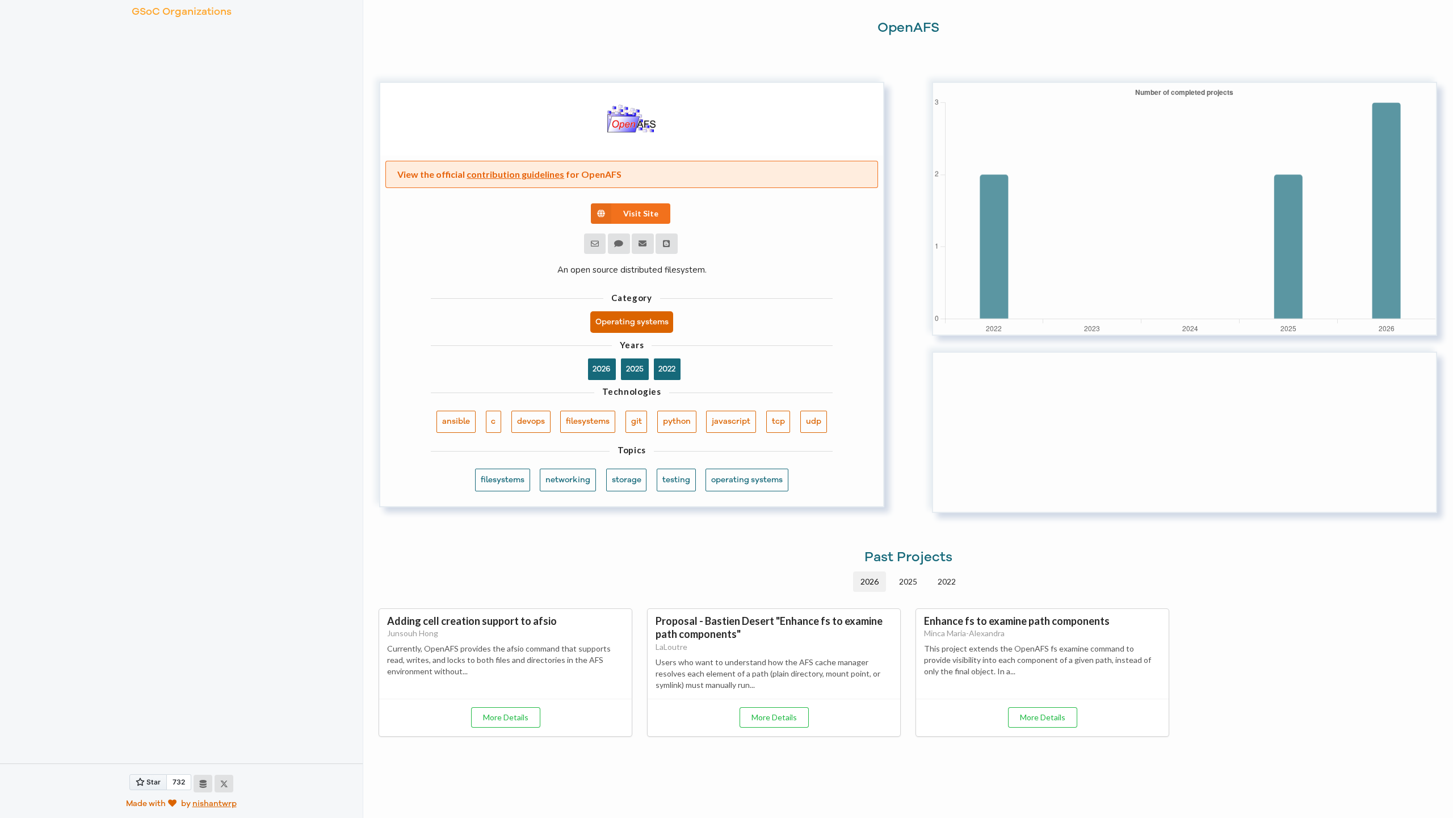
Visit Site (640, 213)
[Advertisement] (1184, 432)
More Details (505, 717)
